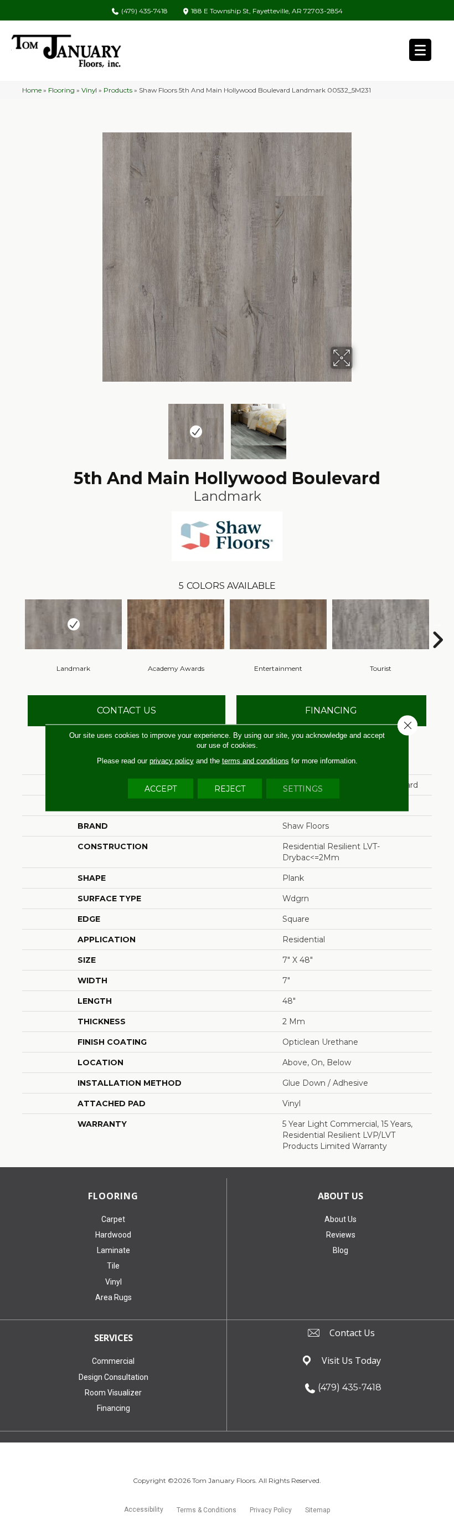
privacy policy (171, 760)
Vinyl (89, 90)
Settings (303, 788)
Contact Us (126, 710)
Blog (340, 1250)
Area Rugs (113, 1297)
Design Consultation (113, 1377)
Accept (161, 788)
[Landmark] (73, 624)
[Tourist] (380, 624)
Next (359, 426)
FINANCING (331, 710)
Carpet (113, 1219)
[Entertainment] (278, 624)
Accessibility (143, 1509)
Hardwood (113, 1234)
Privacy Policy (271, 1510)
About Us (340, 1219)
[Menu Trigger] (420, 50)
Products (118, 90)
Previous (94, 426)
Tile (113, 1265)
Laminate (113, 1250)
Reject (229, 788)
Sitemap (317, 1510)
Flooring (61, 90)
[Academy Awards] (176, 624)
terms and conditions (255, 760)
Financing (113, 1408)
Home (32, 90)
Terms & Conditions (206, 1510)
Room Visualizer (113, 1392)
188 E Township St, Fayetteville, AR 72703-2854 (267, 11)
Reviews (340, 1234)
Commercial (113, 1361)
